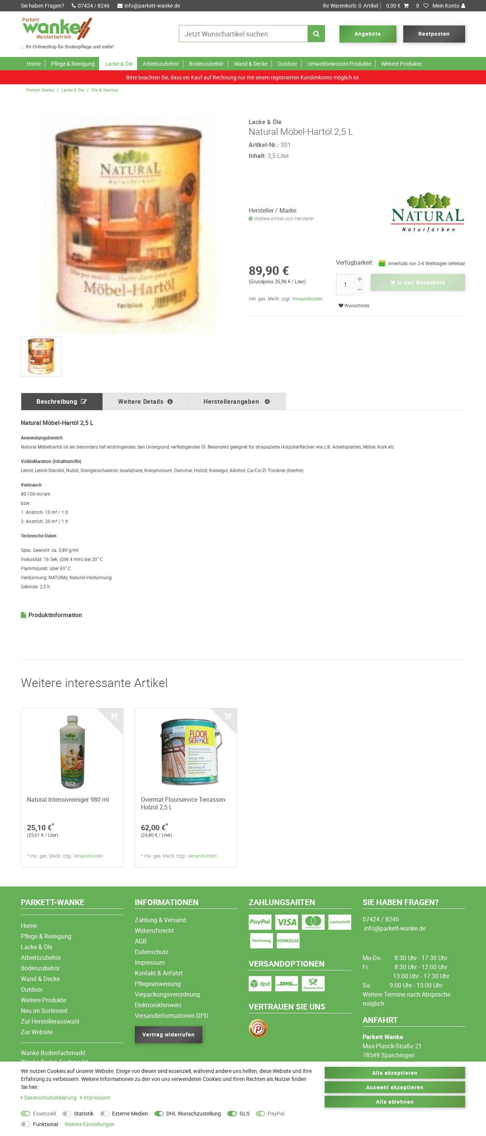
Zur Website (37, 1032)
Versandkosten (307, 298)
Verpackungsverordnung (167, 994)
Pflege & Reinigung (73, 63)
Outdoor (287, 63)
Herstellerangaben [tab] (232, 401)
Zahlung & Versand (160, 920)
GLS (244, 1113)
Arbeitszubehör (161, 63)
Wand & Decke (250, 63)
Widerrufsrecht (154, 930)
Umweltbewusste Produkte (339, 63)
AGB (141, 941)
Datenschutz (152, 952)
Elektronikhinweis (158, 1005)
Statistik (83, 1113)
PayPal (276, 1113)
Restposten (434, 33)
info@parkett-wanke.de (152, 5)
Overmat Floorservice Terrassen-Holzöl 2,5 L (184, 803)
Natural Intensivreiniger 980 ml (68, 799)
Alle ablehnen (395, 1101)
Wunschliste (356, 305)
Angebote (368, 33)
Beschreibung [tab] (56, 401)
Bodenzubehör (206, 63)
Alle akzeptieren (395, 1072)
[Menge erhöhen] (359, 279)
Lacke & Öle (119, 63)
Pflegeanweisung (158, 984)
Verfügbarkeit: (355, 262)
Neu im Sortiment (44, 1010)
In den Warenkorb (420, 282)
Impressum (150, 962)
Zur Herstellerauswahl (50, 1021)
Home (34, 63)
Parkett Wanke (40, 90)
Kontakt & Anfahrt (159, 973)
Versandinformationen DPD (171, 1015)
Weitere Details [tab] (141, 401)
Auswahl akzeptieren (395, 1087)
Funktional (45, 1124)
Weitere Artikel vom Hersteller (284, 218)
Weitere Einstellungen (90, 1124)
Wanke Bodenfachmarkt (53, 1053)
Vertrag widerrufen (168, 1034)
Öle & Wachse (105, 90)
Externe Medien (130, 1113)
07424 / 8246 (94, 5)
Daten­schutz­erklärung (51, 1097)
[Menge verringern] (359, 289)
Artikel (362, 5)
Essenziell (44, 1113)
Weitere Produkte (401, 63)
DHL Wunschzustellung (193, 1113)
